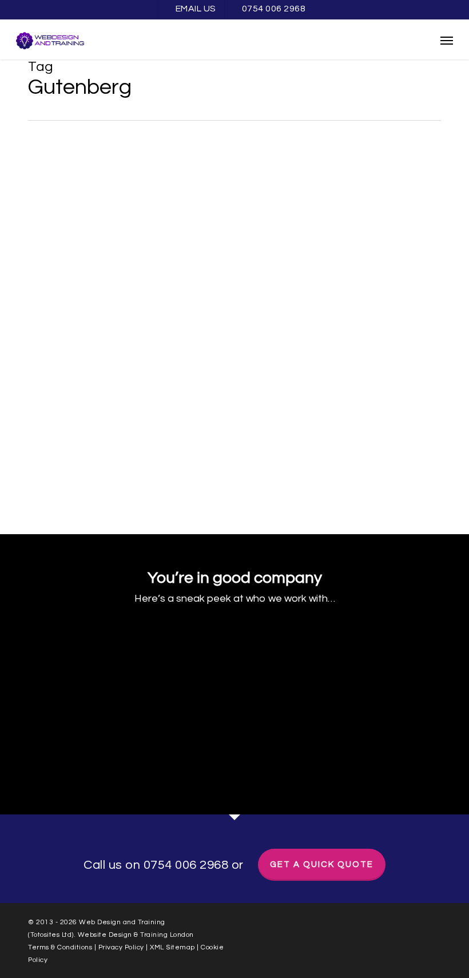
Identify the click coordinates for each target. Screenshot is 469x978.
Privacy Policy (121, 947)
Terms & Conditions (60, 947)
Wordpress (46, 161)
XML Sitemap (173, 947)
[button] (446, 40)
